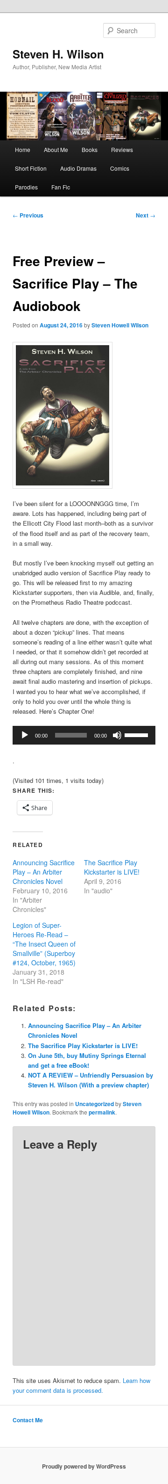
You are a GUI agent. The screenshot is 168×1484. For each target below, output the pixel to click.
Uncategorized (94, 1104)
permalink (102, 1112)
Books (90, 149)
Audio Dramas (78, 168)
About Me (56, 149)
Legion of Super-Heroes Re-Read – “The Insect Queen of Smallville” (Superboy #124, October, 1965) (44, 943)
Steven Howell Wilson (119, 325)
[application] (84, 735)
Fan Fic (60, 187)
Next (145, 215)
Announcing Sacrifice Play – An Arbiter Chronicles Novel (44, 872)
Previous (28, 215)
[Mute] (117, 735)
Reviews (122, 149)
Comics (119, 168)
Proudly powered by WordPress (84, 1466)
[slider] (138, 734)
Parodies (26, 187)
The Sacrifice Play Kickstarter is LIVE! (112, 867)
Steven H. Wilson (58, 54)
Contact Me (28, 1420)
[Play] (24, 735)
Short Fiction (31, 168)
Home (22, 149)
